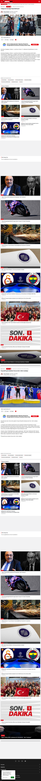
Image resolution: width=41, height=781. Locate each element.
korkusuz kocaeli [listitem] (15, 81)
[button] (39, 2)
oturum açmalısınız (13, 159)
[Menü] (2, 2)
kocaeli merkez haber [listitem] (19, 79)
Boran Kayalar (6, 11)
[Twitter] (19, 761)
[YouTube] (25, 761)
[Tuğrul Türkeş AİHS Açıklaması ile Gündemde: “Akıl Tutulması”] (10, 96)
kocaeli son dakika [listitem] (28, 79)
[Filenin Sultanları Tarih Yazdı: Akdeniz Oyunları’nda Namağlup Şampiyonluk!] (20, 313)
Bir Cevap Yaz (5, 157)
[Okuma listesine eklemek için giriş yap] (16, 40)
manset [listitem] (20, 81)
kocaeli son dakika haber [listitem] (5, 81)
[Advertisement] (20, 69)
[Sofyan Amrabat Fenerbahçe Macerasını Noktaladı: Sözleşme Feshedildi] (20, 337)
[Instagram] (22, 761)
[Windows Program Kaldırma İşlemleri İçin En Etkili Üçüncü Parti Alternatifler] (30, 130)
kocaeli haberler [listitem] (11, 79)
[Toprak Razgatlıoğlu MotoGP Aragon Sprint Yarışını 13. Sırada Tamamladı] (30, 96)
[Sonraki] (9, 4)
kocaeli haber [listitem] (3, 79)
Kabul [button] (12, 777)
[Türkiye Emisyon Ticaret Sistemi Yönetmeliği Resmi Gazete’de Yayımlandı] (10, 113)
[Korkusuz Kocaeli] (8, 1)
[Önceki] (8, 4)
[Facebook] (15, 761)
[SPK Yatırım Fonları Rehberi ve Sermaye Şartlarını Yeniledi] (30, 113)
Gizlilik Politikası (5, 777)
